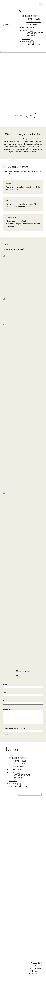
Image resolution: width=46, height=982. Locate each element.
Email (5, 693)
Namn (5, 684)
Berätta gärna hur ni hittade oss (15, 728)
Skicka (6, 735)
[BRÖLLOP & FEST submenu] (38, 16)
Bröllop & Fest (17, 115)
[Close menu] (20, 11)
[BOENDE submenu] (31, 30)
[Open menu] (41, 4)
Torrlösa (34, 965)
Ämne (5, 701)
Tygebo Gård (36, 963)
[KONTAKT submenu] (32, 41)
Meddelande (7, 709)
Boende (31, 115)
